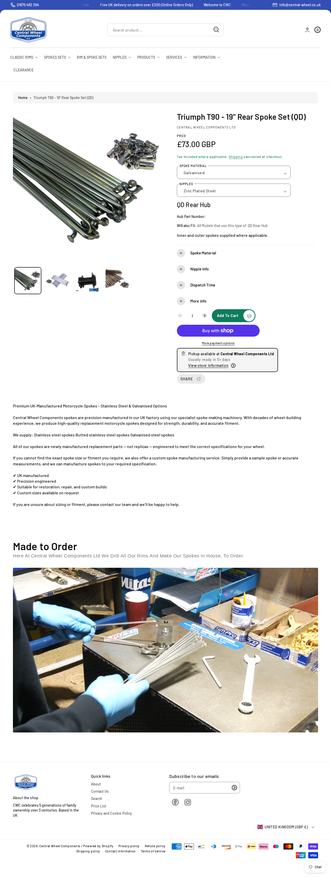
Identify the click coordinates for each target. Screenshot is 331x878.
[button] (246, 253)
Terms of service (153, 851)
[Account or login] (307, 30)
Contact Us (100, 791)
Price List (98, 806)
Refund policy (155, 846)
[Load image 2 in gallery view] (57, 280)
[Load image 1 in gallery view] (27, 280)
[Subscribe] (234, 787)
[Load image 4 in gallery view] (117, 280)
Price (181, 136)
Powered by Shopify (98, 846)
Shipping (236, 157)
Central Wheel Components (59, 846)
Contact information (120, 851)
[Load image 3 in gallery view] (87, 280)
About (96, 784)
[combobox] (165, 30)
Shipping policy (88, 851)
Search (96, 798)
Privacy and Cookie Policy (111, 813)
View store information (208, 365)
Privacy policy (129, 846)
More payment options (218, 343)
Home (23, 97)
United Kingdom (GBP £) (286, 827)
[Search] (216, 29)
